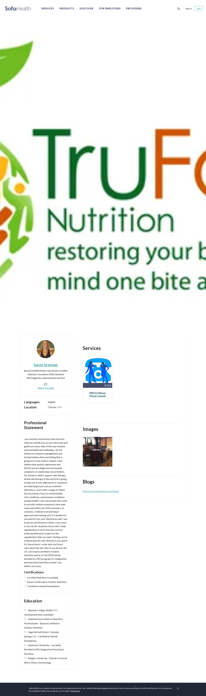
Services (47, 8)
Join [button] (199, 8)
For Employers (110, 8)
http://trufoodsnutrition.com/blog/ (101, 491)
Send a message (46, 387)
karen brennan (46, 365)
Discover (86, 8)
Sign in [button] (189, 8)
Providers (134, 8)
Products (66, 8)
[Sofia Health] (17, 8)
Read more (75, 691)
